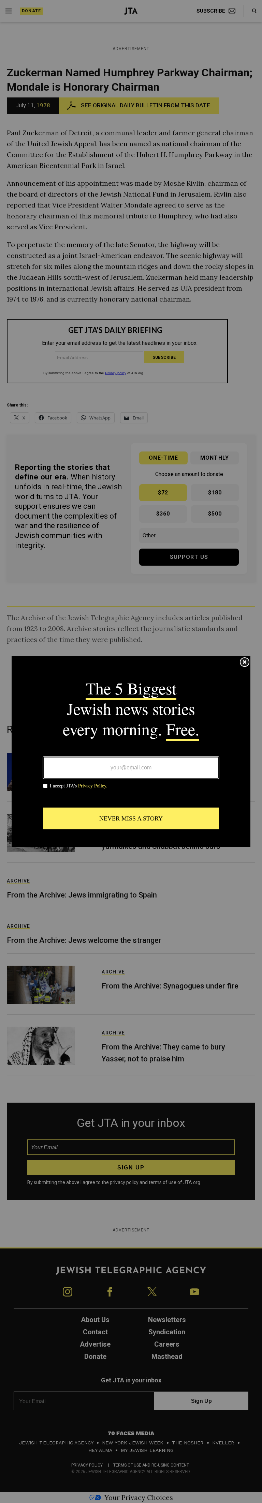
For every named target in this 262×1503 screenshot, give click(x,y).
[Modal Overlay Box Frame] (131, 751)
